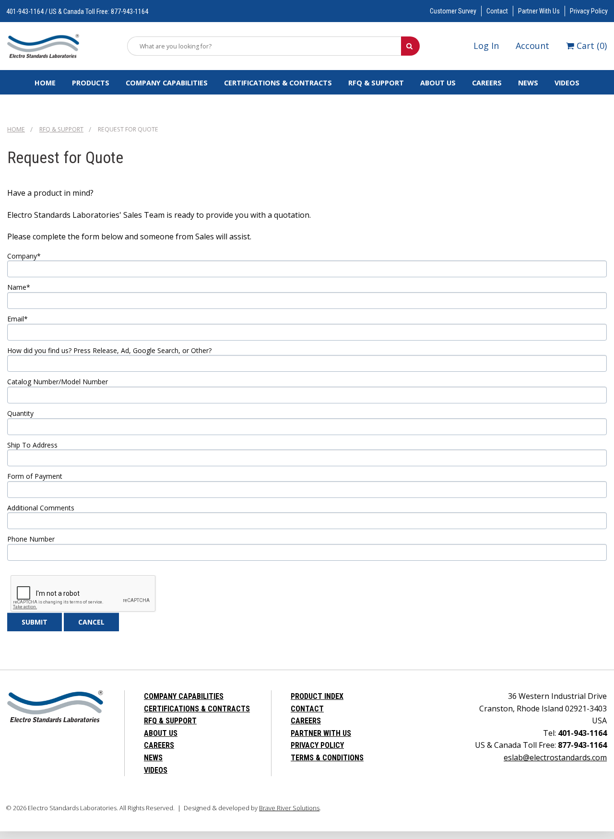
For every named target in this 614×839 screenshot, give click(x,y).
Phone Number (31, 539)
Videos (567, 82)
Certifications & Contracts (278, 82)
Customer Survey (453, 11)
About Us (438, 82)
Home (45, 82)
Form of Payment (34, 476)
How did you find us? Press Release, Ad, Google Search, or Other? (109, 350)
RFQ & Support (376, 82)
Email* (17, 319)
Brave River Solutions (289, 808)
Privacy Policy (589, 11)
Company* (24, 256)
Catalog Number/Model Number (57, 381)
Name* (18, 287)
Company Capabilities (167, 82)
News (528, 82)
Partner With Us (539, 11)
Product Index (317, 696)
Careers (487, 82)
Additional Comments (40, 508)
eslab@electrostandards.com (555, 757)
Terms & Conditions (327, 757)
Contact (497, 11)
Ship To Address (32, 445)
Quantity (20, 413)
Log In (486, 45)
